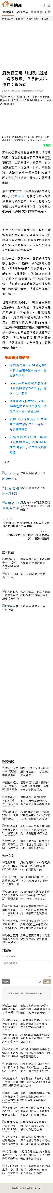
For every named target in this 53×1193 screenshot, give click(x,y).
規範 (6, 981)
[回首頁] (12, 4)
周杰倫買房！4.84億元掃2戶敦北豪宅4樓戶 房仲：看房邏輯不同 (28, 370)
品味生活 (22, 12)
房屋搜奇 (8, 12)
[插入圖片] (39, 981)
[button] (49, 5)
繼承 (20, 18)
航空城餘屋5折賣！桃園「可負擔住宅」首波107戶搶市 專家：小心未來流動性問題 (28, 444)
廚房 (6, 462)
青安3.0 (8, 18)
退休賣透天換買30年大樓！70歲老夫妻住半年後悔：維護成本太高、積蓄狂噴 (28, 406)
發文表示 (17, 196)
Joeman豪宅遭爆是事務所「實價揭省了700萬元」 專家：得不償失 (28, 388)
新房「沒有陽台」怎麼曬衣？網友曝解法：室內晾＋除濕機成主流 (28, 424)
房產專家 (36, 12)
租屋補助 (33, 18)
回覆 (47, 981)
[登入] (44, 5)
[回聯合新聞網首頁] (5, 4)
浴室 (46, 18)
